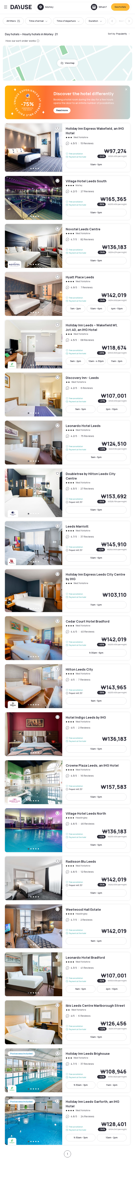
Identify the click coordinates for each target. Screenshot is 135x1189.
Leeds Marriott (67, 543)
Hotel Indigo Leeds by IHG (67, 734)
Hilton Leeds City (67, 686)
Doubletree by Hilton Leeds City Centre (67, 493)
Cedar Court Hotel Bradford (67, 638)
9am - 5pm (80, 409)
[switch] (122, 21)
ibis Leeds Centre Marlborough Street (67, 1022)
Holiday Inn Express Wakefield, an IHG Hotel (67, 147)
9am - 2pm (75, 361)
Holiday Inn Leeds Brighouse (67, 1070)
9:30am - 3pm (81, 1084)
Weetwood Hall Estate (67, 926)
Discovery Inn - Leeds (67, 394)
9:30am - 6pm (96, 652)
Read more (62, 110)
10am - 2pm (112, 1137)
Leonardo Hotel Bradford (67, 974)
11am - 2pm (116, 361)
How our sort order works (21, 40)
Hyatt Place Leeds (67, 294)
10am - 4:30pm (96, 361)
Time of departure (66, 20)
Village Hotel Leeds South (67, 198)
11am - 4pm (96, 604)
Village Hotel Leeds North (67, 830)
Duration (93, 20)
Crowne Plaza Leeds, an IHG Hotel (67, 782)
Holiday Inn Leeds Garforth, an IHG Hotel (67, 1120)
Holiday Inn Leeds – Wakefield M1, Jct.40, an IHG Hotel (67, 344)
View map (70, 63)
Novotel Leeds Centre (67, 246)
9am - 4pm (96, 940)
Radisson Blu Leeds (67, 878)
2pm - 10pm (112, 409)
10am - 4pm (96, 892)
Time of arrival (36, 20)
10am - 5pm (96, 164)
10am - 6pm (96, 308)
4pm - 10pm (117, 308)
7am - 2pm (75, 308)
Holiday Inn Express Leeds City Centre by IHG (67, 590)
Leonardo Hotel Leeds (67, 442)
